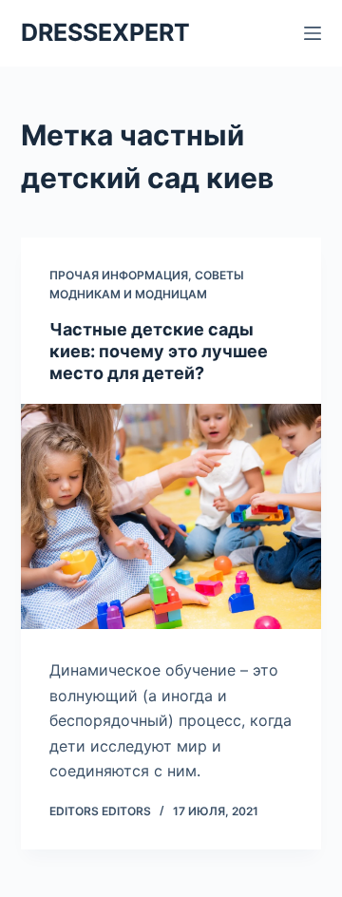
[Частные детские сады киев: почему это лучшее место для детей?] (171, 517)
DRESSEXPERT (105, 32)
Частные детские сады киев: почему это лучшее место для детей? (158, 351)
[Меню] (312, 33)
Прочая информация (118, 275)
